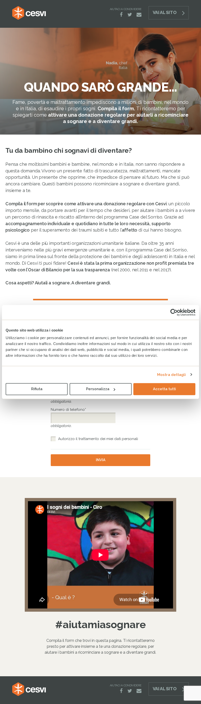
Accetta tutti (164, 389)
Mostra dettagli (171, 375)
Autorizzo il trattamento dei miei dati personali (98, 439)
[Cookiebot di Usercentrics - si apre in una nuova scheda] (173, 312)
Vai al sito (164, 12)
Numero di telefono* (69, 409)
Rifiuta (36, 389)
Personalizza (97, 389)
